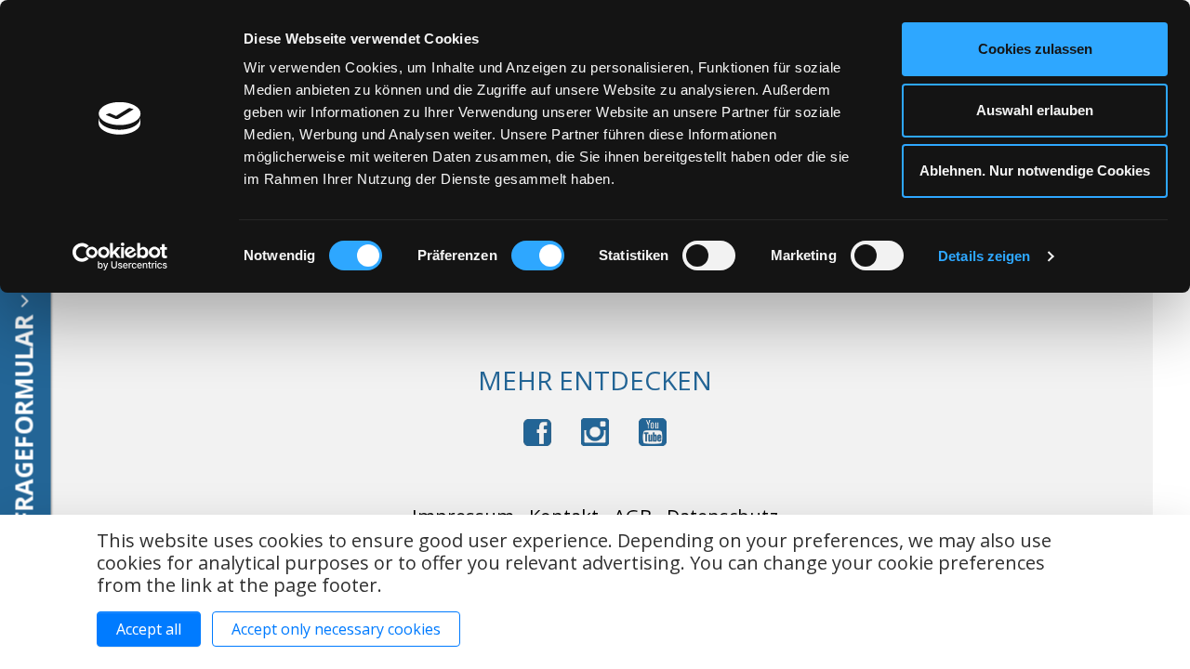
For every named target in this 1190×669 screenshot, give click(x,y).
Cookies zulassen (1035, 49)
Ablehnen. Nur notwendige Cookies (1034, 170)
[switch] (537, 255)
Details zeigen (984, 256)
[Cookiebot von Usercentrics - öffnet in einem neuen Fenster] (120, 256)
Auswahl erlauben (1034, 110)
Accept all (148, 629)
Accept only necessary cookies (336, 629)
